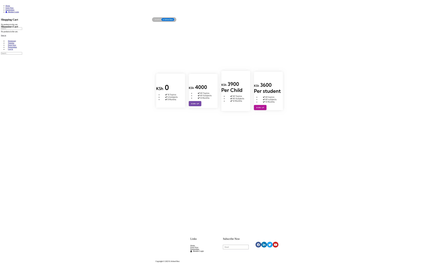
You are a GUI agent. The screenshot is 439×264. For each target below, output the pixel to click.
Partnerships (194, 249)
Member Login (198, 251)
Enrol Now (194, 247)
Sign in (3, 35)
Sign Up (162, 105)
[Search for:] (11, 28)
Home (192, 246)
